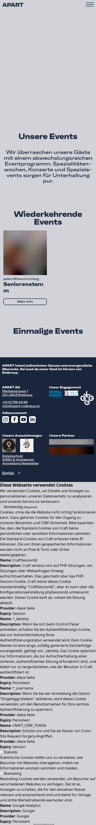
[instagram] (6, 420)
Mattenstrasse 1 (15, 391)
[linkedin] (33, 420)
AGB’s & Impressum (18, 459)
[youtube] (24, 420)
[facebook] (15, 420)
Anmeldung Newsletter (20, 463)
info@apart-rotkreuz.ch (21, 406)
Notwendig (20, 506)
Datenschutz (12, 456)
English (8, 473)
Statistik (10, 752)
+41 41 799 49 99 (14, 402)
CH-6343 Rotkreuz (17, 395)
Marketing (12, 773)
